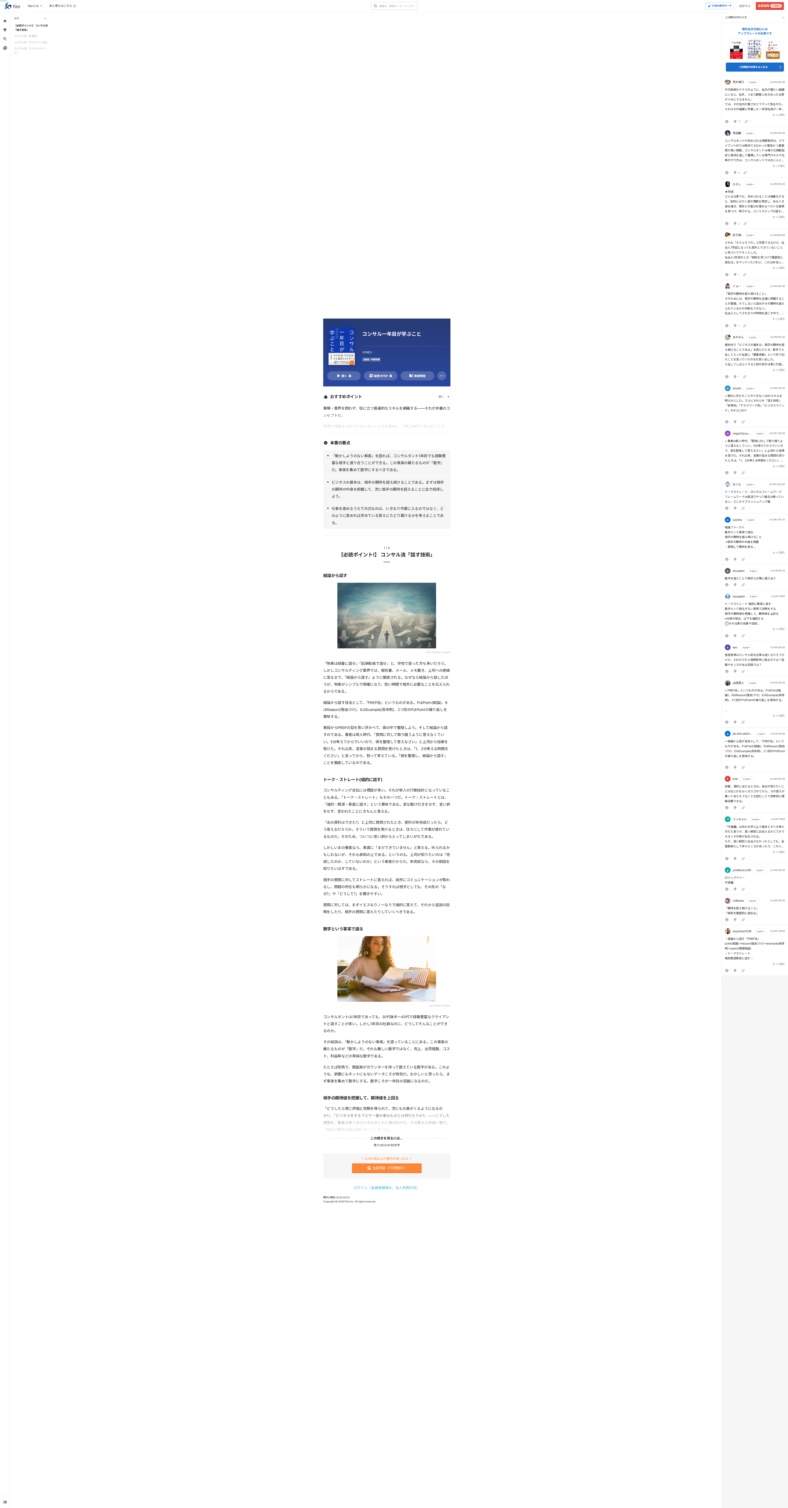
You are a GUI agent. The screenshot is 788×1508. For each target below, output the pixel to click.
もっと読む (779, 114)
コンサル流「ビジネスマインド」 (30, 50)
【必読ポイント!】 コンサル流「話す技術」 (31, 27)
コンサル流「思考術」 (26, 36)
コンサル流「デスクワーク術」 (31, 42)
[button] (755, 102)
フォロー (753, 82)
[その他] (441, 375)
